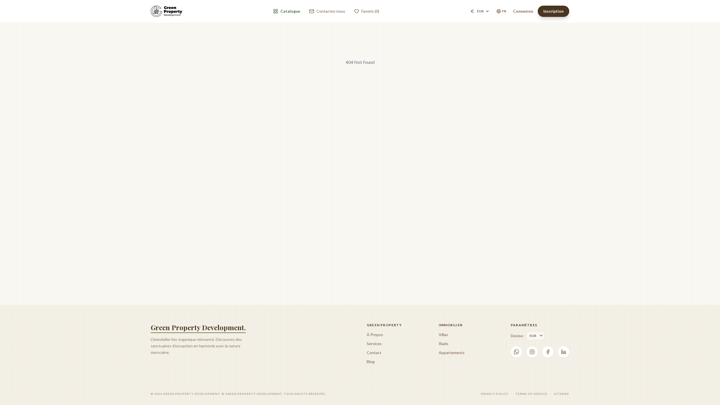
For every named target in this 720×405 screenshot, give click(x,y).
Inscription (553, 11)
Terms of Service (531, 393)
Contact (374, 352)
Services (374, 343)
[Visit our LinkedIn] (563, 351)
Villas (443, 334)
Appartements (452, 352)
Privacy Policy (494, 393)
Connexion (523, 11)
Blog (371, 361)
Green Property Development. (198, 327)
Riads (443, 343)
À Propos (375, 334)
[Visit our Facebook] (548, 351)
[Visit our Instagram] (532, 351)
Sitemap (561, 393)
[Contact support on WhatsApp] (516, 351)
